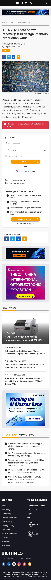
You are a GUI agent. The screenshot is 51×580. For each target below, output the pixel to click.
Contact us (6, 530)
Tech (12, 22)
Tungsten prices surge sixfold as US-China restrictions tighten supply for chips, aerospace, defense (26, 463)
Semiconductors (24, 22)
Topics (29, 514)
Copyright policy (8, 525)
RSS (28, 518)
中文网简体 (6, 545)
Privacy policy (7, 522)
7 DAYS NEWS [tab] (26, 435)
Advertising (6, 510)
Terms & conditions (9, 518)
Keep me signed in (15, 156)
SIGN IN (25, 161)
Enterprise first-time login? (17, 180)
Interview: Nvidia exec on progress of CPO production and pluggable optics (26, 471)
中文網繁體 (6, 541)
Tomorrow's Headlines (36, 506)
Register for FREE (25, 219)
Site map (5, 537)
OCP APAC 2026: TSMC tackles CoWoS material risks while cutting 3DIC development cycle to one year (24, 479)
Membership (6, 514)
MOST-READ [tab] (10, 435)
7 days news (32, 510)
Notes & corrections (9, 533)
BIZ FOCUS (9, 307)
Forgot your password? (16, 183)
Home (4, 22)
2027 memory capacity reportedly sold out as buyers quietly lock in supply (27, 454)
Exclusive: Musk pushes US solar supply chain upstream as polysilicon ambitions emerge (25, 446)
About (4, 506)
